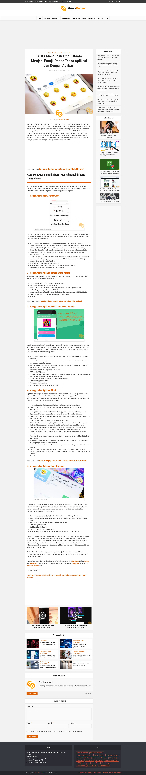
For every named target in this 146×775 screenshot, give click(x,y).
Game (84, 18)
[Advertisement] (73, 35)
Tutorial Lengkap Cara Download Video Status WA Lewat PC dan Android (108, 135)
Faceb (74, 561)
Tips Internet (81, 765)
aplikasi (31, 575)
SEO (78, 763)
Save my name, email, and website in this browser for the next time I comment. (55, 731)
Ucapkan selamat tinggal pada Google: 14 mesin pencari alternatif (109, 154)
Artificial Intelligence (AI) (84, 755)
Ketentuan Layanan (107, 772)
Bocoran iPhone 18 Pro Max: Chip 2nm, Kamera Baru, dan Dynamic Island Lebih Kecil (107, 80)
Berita (39, 18)
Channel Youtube (33, 565)
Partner (61, 1)
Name (29, 723)
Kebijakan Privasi (53, 1)
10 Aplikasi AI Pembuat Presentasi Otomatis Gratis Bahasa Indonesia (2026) (107, 65)
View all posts (32, 693)
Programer (99, 760)
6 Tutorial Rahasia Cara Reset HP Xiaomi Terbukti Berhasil (60, 301)
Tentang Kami (33, 1)
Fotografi (109, 755)
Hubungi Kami (43, 1)
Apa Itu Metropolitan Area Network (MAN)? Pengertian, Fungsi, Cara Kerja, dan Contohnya (108, 72)
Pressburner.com (64, 70)
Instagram (33, 563)
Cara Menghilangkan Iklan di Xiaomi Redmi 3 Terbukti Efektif (61, 169)
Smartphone (65, 18)
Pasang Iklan (67, 1)
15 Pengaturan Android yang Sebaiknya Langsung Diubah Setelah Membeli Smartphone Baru (108, 109)
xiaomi (30, 577)
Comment (30, 706)
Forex (102, 755)
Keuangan (104, 758)
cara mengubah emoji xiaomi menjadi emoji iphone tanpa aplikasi (58, 575)
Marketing (76, 18)
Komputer (55, 18)
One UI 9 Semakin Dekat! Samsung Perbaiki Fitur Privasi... (79, 646)
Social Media (96, 763)
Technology (100, 18)
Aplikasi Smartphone (79, 651)
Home (26, 1)
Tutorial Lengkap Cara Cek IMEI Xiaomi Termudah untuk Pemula (62, 461)
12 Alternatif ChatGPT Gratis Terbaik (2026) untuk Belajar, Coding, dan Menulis (108, 57)
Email (50, 723)
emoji (84, 575)
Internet (46, 18)
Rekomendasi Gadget (112, 760)
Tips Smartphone (54, 53)
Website (72, 723)
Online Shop (90, 760)
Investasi (90, 18)
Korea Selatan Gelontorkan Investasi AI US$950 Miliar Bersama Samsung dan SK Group (108, 88)
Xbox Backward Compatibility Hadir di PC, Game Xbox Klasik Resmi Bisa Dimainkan (108, 101)
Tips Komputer (92, 765)
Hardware (80, 758)
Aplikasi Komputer (82, 752)
